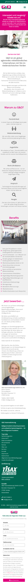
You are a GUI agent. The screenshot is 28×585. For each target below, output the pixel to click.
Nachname (6, 529)
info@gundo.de (22, 1)
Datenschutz (6, 555)
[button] (24, 7)
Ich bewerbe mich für (8, 548)
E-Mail (4, 535)
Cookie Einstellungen (8, 460)
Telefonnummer (7, 542)
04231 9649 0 (11, 1)
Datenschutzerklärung (17, 576)
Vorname (5, 522)
